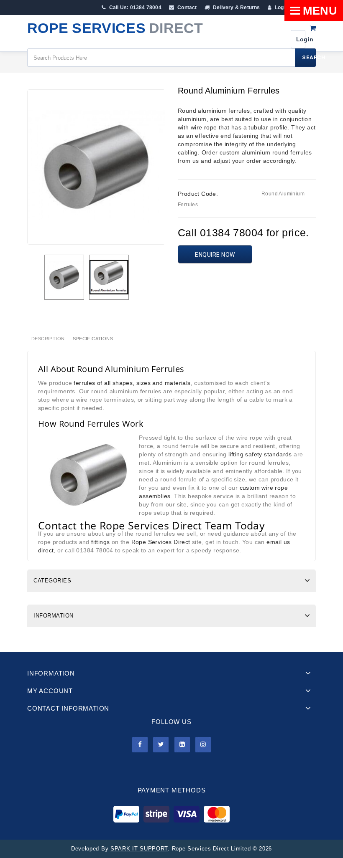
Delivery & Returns (236, 7)
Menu (320, 11)
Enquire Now (215, 254)
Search (309, 57)
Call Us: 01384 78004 (134, 7)
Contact (186, 7)
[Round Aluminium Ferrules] (64, 277)
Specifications (93, 338)
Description (47, 338)
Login (281, 7)
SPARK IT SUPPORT (139, 848)
